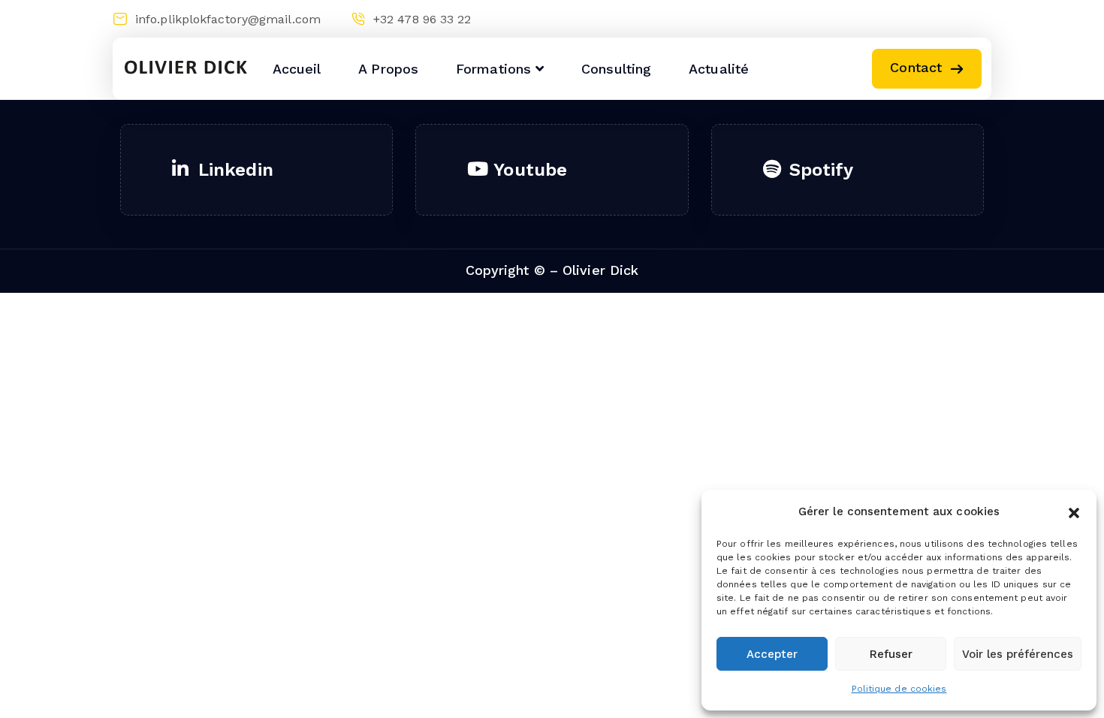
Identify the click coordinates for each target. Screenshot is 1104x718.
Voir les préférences (1017, 654)
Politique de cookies (899, 688)
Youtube (530, 169)
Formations (493, 69)
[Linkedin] (921, 18)
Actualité (719, 69)
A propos (388, 69)
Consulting (616, 69)
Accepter (772, 654)
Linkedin (235, 169)
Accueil (297, 69)
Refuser (891, 654)
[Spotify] (979, 18)
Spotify (821, 169)
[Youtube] (950, 18)
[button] (1073, 511)
